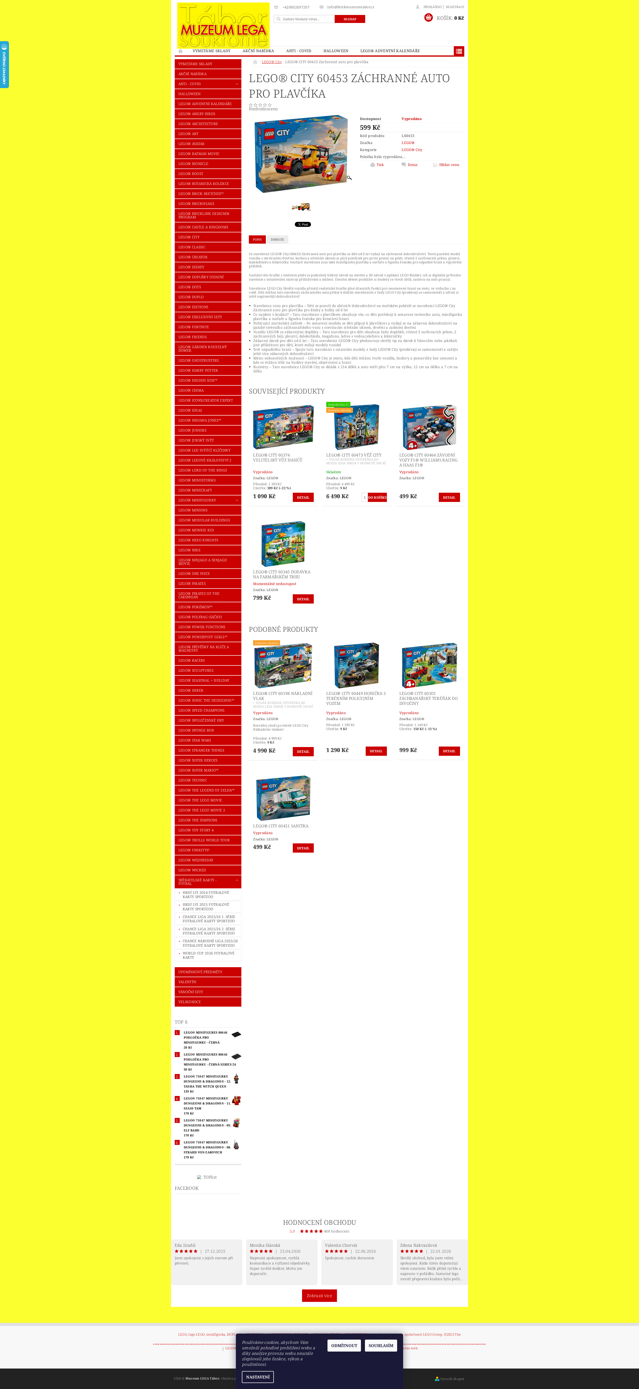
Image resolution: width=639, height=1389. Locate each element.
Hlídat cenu (449, 164)
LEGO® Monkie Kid (196, 530)
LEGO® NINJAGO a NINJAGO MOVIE (202, 562)
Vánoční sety (190, 991)
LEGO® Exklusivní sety (200, 316)
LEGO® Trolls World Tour (204, 840)
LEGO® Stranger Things (201, 750)
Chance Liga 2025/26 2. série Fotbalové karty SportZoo (209, 931)
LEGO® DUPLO (191, 297)
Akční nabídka (258, 50)
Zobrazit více (319, 1295)
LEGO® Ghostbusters (198, 360)
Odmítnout (344, 1345)
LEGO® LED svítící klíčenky (204, 450)
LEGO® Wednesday (195, 860)
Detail (303, 497)
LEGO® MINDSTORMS (197, 480)
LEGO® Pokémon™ (195, 607)
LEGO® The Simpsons (197, 820)
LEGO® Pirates (192, 583)
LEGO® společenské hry (201, 720)
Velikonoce (189, 1001)
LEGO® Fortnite (193, 326)
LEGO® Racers (191, 660)
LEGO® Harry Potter (198, 370)
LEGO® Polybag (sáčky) (200, 617)
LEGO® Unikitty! (194, 850)
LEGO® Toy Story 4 (196, 830)
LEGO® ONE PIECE (194, 573)
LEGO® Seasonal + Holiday (203, 680)
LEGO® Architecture (198, 123)
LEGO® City (188, 237)
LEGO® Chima (191, 390)
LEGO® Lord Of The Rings (202, 470)
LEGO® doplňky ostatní (201, 277)
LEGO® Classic (191, 247)
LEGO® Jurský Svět (196, 440)
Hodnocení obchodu (319, 1222)
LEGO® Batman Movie (198, 153)
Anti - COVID (299, 50)
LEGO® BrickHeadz (196, 203)
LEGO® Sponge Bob (196, 730)
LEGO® (408, 142)
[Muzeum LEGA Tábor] (223, 25)
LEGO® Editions (193, 307)
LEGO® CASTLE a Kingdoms (203, 227)
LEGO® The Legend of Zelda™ (206, 790)
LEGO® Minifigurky (197, 500)
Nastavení (258, 1377)
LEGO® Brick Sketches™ (201, 193)
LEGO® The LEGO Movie (200, 800)
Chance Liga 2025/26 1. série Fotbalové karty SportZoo (209, 919)
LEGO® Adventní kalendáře (390, 50)
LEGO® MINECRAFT (195, 490)
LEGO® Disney (191, 267)
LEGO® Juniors (192, 430)
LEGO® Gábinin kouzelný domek (202, 348)
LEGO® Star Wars (194, 740)
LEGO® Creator (192, 257)
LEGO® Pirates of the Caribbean (198, 595)
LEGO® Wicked (192, 870)
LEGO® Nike (189, 550)
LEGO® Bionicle (193, 163)
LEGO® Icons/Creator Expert (205, 400)
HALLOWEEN (335, 50)
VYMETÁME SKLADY (212, 50)
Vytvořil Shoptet (452, 1379)
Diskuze (277, 239)
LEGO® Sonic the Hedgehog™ (206, 700)
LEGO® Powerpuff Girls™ (202, 636)
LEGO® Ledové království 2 (205, 460)
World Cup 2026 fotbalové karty (209, 955)
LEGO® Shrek (191, 690)
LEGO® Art (188, 133)
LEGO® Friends (192, 336)
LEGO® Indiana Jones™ (199, 420)
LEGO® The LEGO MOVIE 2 (201, 810)
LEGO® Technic (192, 780)
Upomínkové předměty (200, 971)
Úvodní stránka (181, 50)
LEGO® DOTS (189, 287)
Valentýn (187, 981)
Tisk (380, 164)
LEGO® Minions (192, 510)
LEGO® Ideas (190, 410)
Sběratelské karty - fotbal (197, 882)
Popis (257, 239)
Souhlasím (381, 1345)
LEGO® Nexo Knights (198, 540)
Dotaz (413, 164)
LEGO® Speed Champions (201, 710)
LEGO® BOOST (190, 173)
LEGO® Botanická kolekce (203, 183)
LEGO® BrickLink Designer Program (204, 215)
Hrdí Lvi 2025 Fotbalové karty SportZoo (206, 906)
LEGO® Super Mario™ (198, 770)
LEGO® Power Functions (201, 626)
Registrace (455, 7)
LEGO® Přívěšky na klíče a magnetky (203, 648)
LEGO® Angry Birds (196, 113)
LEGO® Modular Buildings (204, 520)
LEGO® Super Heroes (198, 760)
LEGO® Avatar (191, 143)
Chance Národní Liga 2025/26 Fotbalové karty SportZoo (210, 943)
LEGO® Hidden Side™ (198, 380)
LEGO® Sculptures (195, 670)
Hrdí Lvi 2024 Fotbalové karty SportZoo (206, 894)
